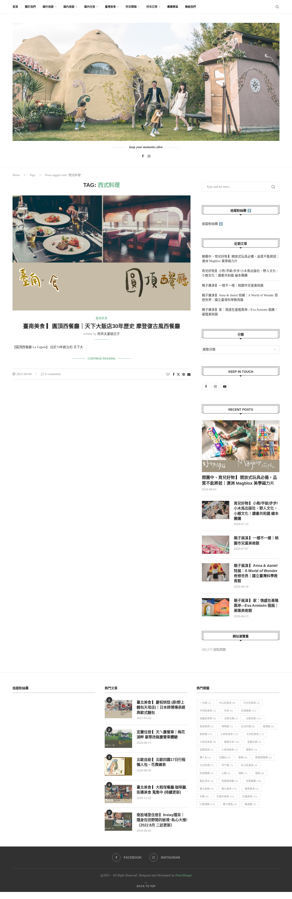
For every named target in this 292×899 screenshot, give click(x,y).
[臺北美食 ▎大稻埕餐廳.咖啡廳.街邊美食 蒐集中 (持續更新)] (118, 794)
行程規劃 (207, 804)
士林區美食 (229, 734)
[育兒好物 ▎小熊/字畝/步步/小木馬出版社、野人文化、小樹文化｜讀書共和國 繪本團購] (215, 510)
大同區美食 (255, 734)
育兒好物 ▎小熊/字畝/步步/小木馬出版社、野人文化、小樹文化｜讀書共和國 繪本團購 (256, 510)
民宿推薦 (207, 773)
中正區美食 (251, 703)
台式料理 (248, 726)
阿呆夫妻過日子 (108, 334)
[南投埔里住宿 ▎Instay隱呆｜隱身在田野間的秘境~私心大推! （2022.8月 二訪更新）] (118, 821)
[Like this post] (167, 374)
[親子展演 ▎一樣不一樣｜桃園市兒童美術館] (215, 545)
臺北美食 (229, 788)
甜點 (259, 773)
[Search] (277, 6)
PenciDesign (183, 875)
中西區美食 (208, 710)
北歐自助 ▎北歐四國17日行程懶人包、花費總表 (161, 762)
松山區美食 (249, 765)
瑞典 (242, 773)
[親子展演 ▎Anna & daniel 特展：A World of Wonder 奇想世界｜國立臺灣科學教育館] (215, 572)
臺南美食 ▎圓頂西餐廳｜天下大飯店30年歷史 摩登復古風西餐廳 (101, 326)
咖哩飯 (268, 726)
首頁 (15, 6)
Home (16, 175)
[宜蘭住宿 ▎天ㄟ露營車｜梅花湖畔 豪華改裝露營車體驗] (118, 739)
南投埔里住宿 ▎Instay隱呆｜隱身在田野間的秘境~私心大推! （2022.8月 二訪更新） (162, 820)
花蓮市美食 (225, 796)
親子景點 (230, 804)
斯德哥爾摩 (263, 757)
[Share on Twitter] (178, 374)
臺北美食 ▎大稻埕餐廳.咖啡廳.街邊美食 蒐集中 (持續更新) (162, 789)
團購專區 (172, 6)
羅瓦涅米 (207, 781)
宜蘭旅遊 (207, 749)
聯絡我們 (190, 6)
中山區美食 (227, 703)
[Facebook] (143, 156)
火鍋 (226, 773)
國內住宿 (89, 6)
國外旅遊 (48, 6)
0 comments (53, 374)
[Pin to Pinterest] (183, 374)
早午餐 (227, 765)
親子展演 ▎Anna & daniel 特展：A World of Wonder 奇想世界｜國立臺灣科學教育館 (256, 573)
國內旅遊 (68, 6)
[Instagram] (149, 156)
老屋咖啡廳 (230, 781)
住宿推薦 (248, 710)
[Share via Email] (188, 374)
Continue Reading (101, 358)
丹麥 (228, 710)
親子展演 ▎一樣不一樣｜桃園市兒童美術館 (232, 285)
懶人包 (205, 757)
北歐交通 (231, 718)
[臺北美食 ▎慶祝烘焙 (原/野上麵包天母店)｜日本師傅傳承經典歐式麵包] (118, 709)
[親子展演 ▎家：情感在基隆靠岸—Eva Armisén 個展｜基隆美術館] (215, 607)
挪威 (242, 757)
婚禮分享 (231, 742)
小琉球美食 (230, 749)
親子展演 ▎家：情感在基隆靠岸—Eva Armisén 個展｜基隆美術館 (256, 606)
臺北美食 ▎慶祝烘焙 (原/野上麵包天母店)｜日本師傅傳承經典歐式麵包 (161, 707)
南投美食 (207, 726)
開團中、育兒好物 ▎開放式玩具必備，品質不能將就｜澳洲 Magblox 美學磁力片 (239, 480)
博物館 (227, 726)
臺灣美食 (110, 6)
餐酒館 (250, 804)
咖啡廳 (206, 734)
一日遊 (205, 703)
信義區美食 (208, 718)
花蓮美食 (250, 796)
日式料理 (207, 765)
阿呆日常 (151, 6)
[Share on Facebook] (174, 374)
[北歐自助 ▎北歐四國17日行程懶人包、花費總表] (118, 766)
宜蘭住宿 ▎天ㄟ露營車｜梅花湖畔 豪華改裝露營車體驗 (161, 734)
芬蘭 (204, 796)
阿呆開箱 (131, 6)
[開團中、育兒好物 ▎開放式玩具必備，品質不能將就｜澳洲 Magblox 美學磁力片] (240, 446)
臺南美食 (252, 788)
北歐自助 (253, 718)
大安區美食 (208, 742)
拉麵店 (224, 757)
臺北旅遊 (207, 788)
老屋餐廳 (253, 781)
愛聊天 (251, 749)
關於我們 (30, 6)
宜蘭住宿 (254, 742)
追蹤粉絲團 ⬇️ (240, 210)
